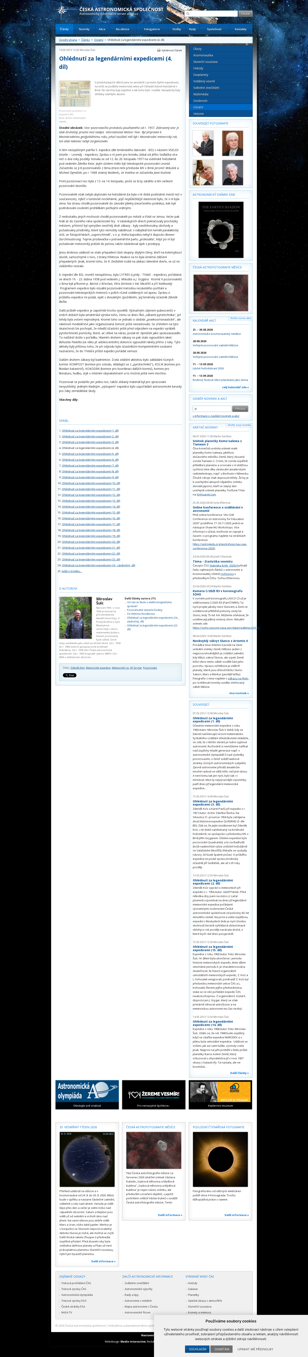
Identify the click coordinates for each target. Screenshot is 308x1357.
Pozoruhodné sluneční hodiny (144, 610)
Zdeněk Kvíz (77, 668)
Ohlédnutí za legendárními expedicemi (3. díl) (90, 442)
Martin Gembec (223, 436)
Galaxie (193, 1289)
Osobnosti (200, 101)
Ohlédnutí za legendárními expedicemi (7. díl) (90, 465)
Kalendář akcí (204, 320)
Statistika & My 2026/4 (224, 565)
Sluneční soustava (205, 62)
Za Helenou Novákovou (141, 614)
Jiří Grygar (136, 668)
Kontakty (241, 29)
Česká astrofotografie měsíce (217, 267)
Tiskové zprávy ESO (74, 1301)
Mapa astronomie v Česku (141, 1306)
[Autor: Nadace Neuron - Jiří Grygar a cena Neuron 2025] (205, 143)
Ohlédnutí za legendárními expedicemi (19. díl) (91, 536)
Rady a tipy (132, 1295)
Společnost (214, 29)
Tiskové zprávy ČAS (73, 1289)
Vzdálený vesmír (204, 81)
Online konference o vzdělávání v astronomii (218, 509)
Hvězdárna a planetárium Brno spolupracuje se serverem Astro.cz (150, 1325)
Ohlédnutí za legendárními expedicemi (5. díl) (90, 454)
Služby (176, 29)
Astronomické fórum (137, 1312)
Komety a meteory (199, 1312)
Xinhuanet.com (206, 494)
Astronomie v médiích (138, 1301)
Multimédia (200, 94)
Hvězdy (198, 68)
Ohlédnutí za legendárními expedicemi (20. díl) (91, 542)
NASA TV (66, 1312)
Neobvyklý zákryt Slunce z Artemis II (220, 641)
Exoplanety (200, 75)
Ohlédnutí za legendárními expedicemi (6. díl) (90, 460)
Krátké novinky (205, 427)
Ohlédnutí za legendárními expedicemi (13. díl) (91, 501)
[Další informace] (87, 1159)
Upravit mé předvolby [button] (255, 1349)
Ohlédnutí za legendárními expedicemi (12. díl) (91, 495)
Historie (198, 114)
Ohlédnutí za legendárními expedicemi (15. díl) (91, 512)
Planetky (193, 1295)
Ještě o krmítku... (72, 571)
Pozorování (150, 668)
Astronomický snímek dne (214, 195)
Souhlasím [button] (197, 1349)
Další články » (239, 1073)
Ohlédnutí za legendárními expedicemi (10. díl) (91, 483)
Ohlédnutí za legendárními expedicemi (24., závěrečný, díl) (98, 565)
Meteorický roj (120, 668)
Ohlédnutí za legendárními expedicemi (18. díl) (91, 530)
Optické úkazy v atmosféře (205, 1301)
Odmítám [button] (222, 1349)
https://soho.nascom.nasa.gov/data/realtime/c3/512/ (226, 628)
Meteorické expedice (98, 668)
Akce (102, 29)
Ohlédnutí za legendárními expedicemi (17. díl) (91, 524)
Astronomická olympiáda (77, 1295)
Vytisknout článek (172, 50)
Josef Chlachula (223, 556)
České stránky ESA (73, 1306)
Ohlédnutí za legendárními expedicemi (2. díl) (90, 436)
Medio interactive (133, 1341)
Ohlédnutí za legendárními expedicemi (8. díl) (90, 471)
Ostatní (98, 40)
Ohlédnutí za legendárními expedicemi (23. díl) (91, 559)
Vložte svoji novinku (239, 425)
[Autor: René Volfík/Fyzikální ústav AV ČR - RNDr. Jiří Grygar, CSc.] (235, 172)
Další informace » (103, 1261)
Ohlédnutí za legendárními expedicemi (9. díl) (90, 477)
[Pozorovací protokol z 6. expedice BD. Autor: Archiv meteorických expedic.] (75, 105)
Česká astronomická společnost (85, 1325)
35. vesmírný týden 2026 (78, 1127)
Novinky (84, 29)
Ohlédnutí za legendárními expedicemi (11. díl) (91, 489)
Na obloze (122, 29)
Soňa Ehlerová (222, 503)
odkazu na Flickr (238, 678)
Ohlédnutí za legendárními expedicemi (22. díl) (91, 553)
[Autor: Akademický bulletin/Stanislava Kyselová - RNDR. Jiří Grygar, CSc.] (205, 172)
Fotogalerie (152, 29)
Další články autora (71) (140, 598)
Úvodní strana (68, 40)
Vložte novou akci (240, 318)
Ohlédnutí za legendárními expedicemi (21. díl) (91, 548)
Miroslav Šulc (87, 50)
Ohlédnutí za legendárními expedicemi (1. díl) (90, 430)
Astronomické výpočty (139, 1289)
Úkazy (197, 49)
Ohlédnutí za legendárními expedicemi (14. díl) (91, 506)
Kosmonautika (203, 55)
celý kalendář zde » (235, 387)
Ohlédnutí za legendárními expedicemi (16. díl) (91, 518)
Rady (192, 29)
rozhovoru (227, 574)
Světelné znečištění (206, 88)
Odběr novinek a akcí (210, 399)
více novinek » (239, 693)
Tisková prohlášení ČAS (76, 1283)
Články (64, 29)
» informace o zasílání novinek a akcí (216, 416)
